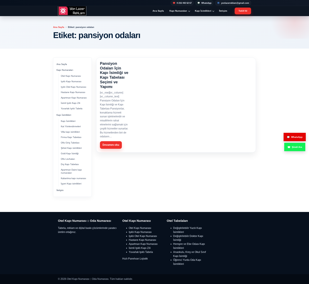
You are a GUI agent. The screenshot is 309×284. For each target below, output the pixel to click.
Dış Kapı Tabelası (70, 164)
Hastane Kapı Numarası (73, 92)
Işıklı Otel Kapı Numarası (73, 87)
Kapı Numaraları (178, 11)
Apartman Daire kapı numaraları (71, 171)
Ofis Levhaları (68, 159)
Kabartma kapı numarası (73, 178)
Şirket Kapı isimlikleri (71, 148)
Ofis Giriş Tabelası (70, 143)
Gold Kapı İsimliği (70, 153)
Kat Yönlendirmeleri (71, 126)
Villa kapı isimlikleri (70, 132)
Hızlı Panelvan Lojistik (135, 258)
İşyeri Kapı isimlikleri (71, 183)
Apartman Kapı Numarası (74, 98)
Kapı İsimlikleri (203, 11)
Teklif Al (243, 11)
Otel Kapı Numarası (71, 76)
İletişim (223, 11)
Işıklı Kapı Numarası (71, 81)
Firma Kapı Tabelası (71, 137)
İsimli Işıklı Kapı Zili (70, 103)
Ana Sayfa (158, 11)
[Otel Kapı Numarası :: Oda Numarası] (72, 11)
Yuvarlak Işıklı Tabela (71, 108)
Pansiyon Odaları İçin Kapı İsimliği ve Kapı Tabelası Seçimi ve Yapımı (114, 75)
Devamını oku (111, 144)
